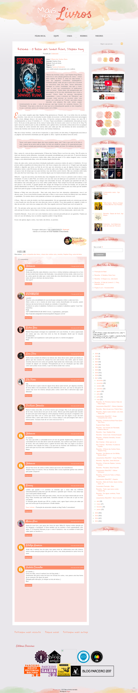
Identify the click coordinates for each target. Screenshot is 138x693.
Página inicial (40, 36)
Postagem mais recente (28, 632)
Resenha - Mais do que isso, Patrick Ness (109, 409)
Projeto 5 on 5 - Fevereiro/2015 (104, 288)
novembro (100, 383)
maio (98, 399)
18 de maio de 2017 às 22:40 (77, 463)
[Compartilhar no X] (22, 252)
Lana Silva (31, 354)
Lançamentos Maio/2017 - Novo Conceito (109, 498)
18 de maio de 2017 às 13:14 (77, 405)
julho (98, 394)
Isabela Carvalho (34, 567)
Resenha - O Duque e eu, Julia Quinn (106, 279)
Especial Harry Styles (103, 425)
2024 (96, 359)
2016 (96, 513)
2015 (96, 515)
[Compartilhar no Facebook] (24, 252)
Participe (66, 229)
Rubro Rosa (31, 328)
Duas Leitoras (30, 507)
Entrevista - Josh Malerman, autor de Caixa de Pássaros (112, 225)
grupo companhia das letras (31, 254)
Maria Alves (32, 521)
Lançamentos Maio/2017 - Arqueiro (107, 479)
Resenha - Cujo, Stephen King (105, 432)
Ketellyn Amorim (34, 545)
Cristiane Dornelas (35, 406)
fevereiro (99, 507)
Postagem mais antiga (75, 632)
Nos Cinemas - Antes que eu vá (106, 442)
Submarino (61, 67)
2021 (96, 367)
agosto (99, 391)
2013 (96, 521)
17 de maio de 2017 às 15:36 (77, 266)
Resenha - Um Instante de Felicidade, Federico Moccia (108, 428)
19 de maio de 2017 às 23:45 (77, 485)
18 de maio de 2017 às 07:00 (77, 328)
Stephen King (67, 254)
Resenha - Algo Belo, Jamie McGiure (107, 460)
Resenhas (83, 36)
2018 (96, 375)
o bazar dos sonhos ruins (49, 254)
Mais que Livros (56, 690)
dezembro (100, 380)
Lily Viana (31, 380)
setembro (100, 388)
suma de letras (77, 254)
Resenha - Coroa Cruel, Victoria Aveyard (108, 435)
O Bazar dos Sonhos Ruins (58, 59)
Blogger (68, 691)
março (99, 504)
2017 (96, 378)
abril (98, 501)
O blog (69, 36)
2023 (96, 362)
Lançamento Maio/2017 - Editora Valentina (109, 406)
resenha (59, 254)
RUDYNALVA (32, 294)
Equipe (56, 36)
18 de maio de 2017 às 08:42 (77, 354)
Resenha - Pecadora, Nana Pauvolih (107, 467)
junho (98, 397)
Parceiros (99, 36)
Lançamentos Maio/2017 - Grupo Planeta (109, 458)
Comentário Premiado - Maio (105, 486)
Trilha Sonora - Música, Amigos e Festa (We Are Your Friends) (113, 203)
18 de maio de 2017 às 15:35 (77, 433)
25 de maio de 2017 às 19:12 (77, 545)
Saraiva (54, 67)
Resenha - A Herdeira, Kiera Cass (104, 275)
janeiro (99, 509)
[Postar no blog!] (20, 252)
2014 (96, 518)
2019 (96, 372)
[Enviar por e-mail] (18, 252)
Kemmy (29, 485)
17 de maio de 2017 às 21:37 (77, 294)
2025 (96, 356)
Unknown (30, 266)
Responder (28, 284)
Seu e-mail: (98, 247)
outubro (99, 386)
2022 (96, 364)
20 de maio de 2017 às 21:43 (77, 521)
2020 (96, 370)
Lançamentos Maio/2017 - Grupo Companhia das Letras (106, 417)
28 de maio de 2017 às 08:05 (77, 567)
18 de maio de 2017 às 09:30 (77, 379)
